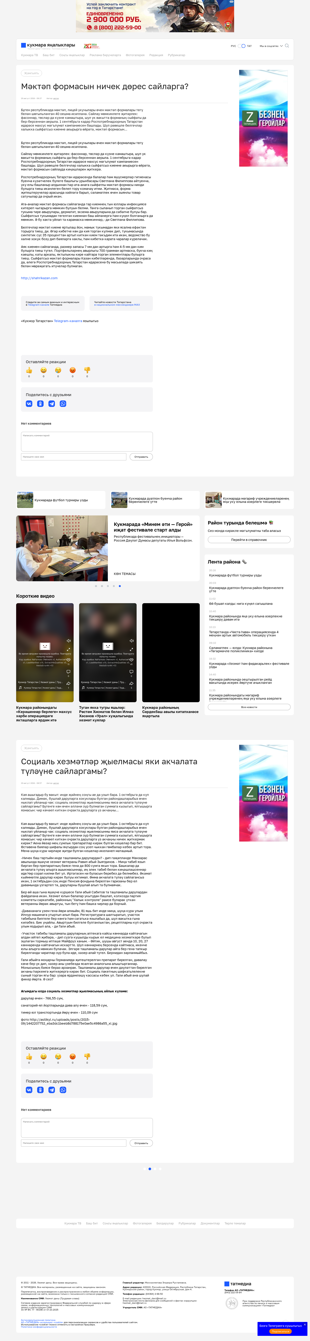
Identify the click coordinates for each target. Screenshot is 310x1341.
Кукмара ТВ (29, 55)
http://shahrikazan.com (39, 278)
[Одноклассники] (40, 403)
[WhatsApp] (63, 403)
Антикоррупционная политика (38, 1320)
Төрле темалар (235, 1223)
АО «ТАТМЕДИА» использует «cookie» (42, 1322)
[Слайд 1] (96, 586)
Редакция (156, 55)
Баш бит (49, 55)
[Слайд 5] (120, 586)
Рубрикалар (176, 55)
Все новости (249, 707)
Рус (233, 46)
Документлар (210, 1223)
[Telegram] (51, 403)
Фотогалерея (135, 55)
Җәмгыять (31, 73)
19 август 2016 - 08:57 (31, 783)
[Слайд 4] (114, 586)
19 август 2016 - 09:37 (31, 98)
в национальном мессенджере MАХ (117, 304)
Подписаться (280, 1331)
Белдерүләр (165, 1223)
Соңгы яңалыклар (72, 55)
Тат (249, 46)
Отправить (141, 456)
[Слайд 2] (102, 586)
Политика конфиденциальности (39, 1326)
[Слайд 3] (108, 586)
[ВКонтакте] (29, 403)
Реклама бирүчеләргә (105, 55)
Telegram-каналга (68, 321)
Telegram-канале (39, 304)
